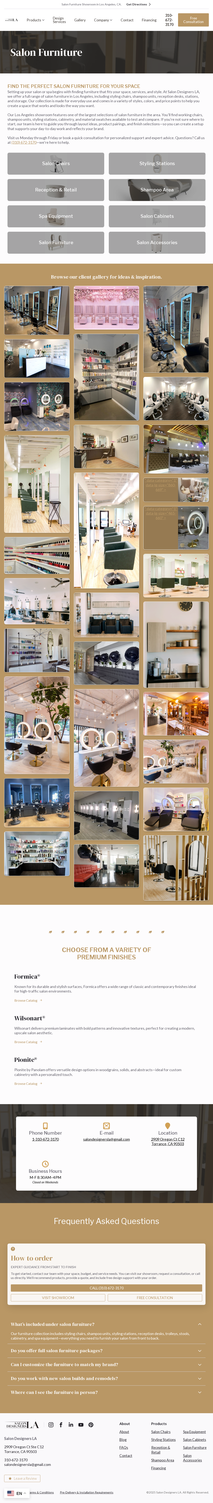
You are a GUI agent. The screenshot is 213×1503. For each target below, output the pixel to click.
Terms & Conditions (41, 1492)
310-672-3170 (169, 20)
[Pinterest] (90, 1424)
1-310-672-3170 (45, 1139)
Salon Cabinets (194, 1439)
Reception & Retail (160, 1449)
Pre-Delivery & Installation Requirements (86, 1492)
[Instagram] (50, 1424)
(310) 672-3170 (23, 142)
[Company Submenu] (112, 20)
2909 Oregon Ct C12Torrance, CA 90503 (168, 1141)
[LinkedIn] (70, 1424)
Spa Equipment (194, 1432)
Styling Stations (163, 1439)
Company (101, 20)
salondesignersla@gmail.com (106, 1139)
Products (34, 20)
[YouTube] (80, 1424)
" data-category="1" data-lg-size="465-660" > (161, 513)
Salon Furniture (195, 1447)
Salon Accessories (192, 1457)
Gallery (80, 20)
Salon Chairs (161, 1432)
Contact (127, 20)
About (124, 1432)
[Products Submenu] (45, 20)
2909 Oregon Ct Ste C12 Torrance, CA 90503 (24, 1449)
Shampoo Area (162, 1460)
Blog (123, 1439)
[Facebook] (60, 1424)
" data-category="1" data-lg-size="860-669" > (161, 485)
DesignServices (59, 20)
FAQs (123, 1447)
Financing (149, 20)
